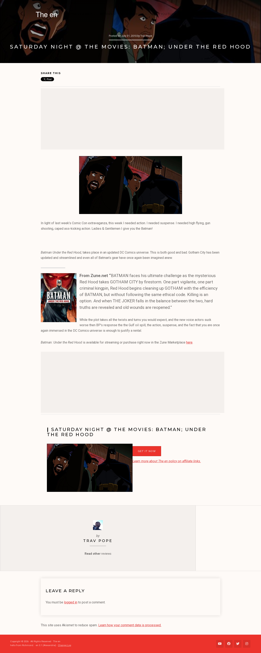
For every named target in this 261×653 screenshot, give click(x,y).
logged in (70, 602)
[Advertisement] (132, 118)
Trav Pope (98, 541)
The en (46, 14)
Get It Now (147, 451)
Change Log (64, 645)
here (189, 342)
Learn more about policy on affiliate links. (167, 461)
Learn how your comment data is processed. (129, 625)
